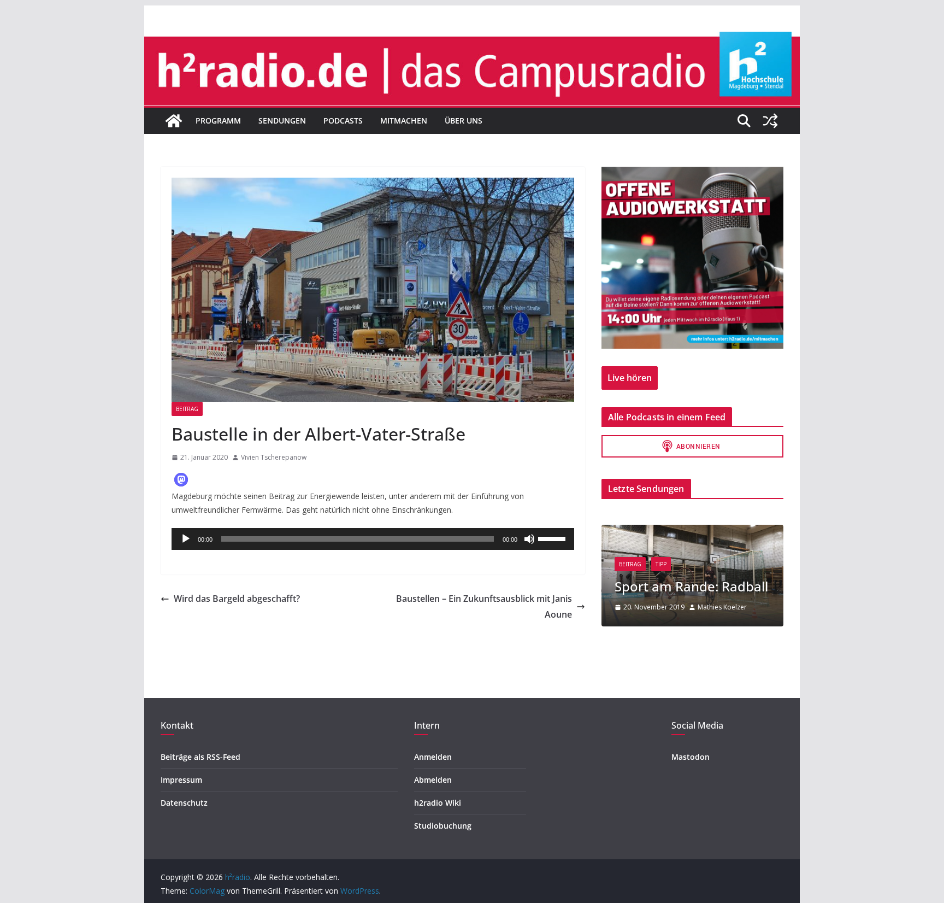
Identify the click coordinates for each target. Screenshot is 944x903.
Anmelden (433, 757)
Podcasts (343, 120)
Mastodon (690, 757)
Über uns (463, 120)
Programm (218, 120)
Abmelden (433, 780)
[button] (181, 479)
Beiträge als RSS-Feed (200, 757)
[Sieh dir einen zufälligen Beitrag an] (770, 121)
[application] (373, 539)
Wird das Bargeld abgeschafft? (237, 599)
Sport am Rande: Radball (691, 586)
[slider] (553, 538)
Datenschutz (184, 803)
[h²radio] (174, 121)
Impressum (181, 780)
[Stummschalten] (529, 538)
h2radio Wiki (437, 803)
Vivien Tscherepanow (273, 457)
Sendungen (282, 120)
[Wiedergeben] (185, 538)
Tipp (661, 564)
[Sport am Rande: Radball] (692, 531)
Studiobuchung (442, 825)
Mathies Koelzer (722, 607)
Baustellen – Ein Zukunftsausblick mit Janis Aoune (484, 606)
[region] (692, 258)
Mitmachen (403, 120)
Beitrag (187, 409)
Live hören (629, 378)
